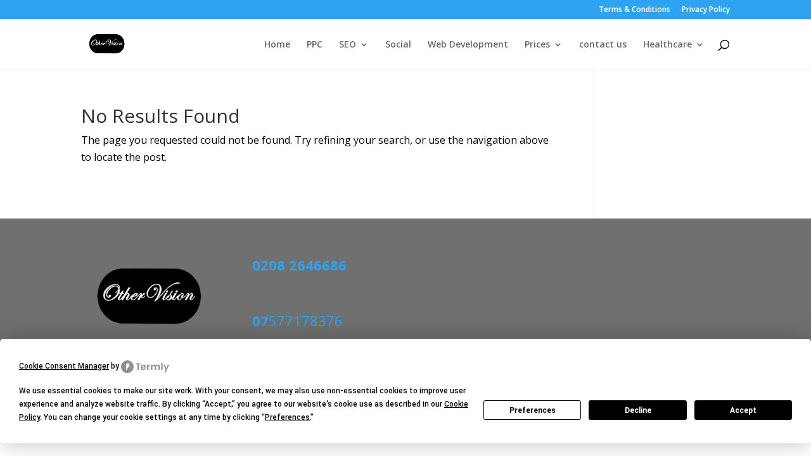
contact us (603, 45)
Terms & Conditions (634, 10)
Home (277, 45)
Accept (743, 410)
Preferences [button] (287, 417)
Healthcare (667, 45)
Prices (537, 45)
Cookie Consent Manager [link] (64, 366)
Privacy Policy (706, 10)
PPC (314, 45)
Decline (638, 410)
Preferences (532, 410)
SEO (347, 45)
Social (398, 45)
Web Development (468, 45)
